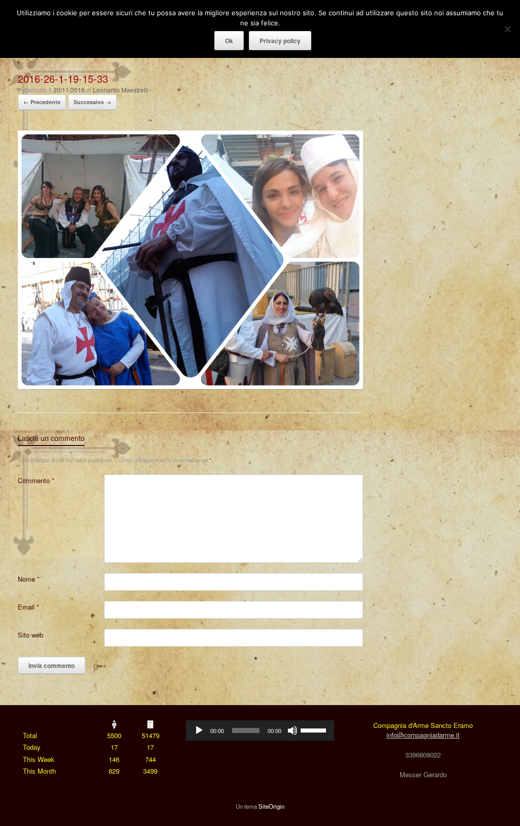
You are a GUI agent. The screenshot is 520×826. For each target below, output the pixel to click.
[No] (507, 29)
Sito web (30, 635)
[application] (260, 730)
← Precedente (41, 102)
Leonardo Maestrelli (120, 89)
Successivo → (92, 102)
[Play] (199, 730)
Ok (229, 40)
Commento (36, 480)
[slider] (315, 729)
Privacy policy (280, 40)
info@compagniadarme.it (423, 735)
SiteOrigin (271, 806)
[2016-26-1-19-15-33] (190, 386)
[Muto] (292, 730)
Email (28, 607)
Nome (29, 579)
